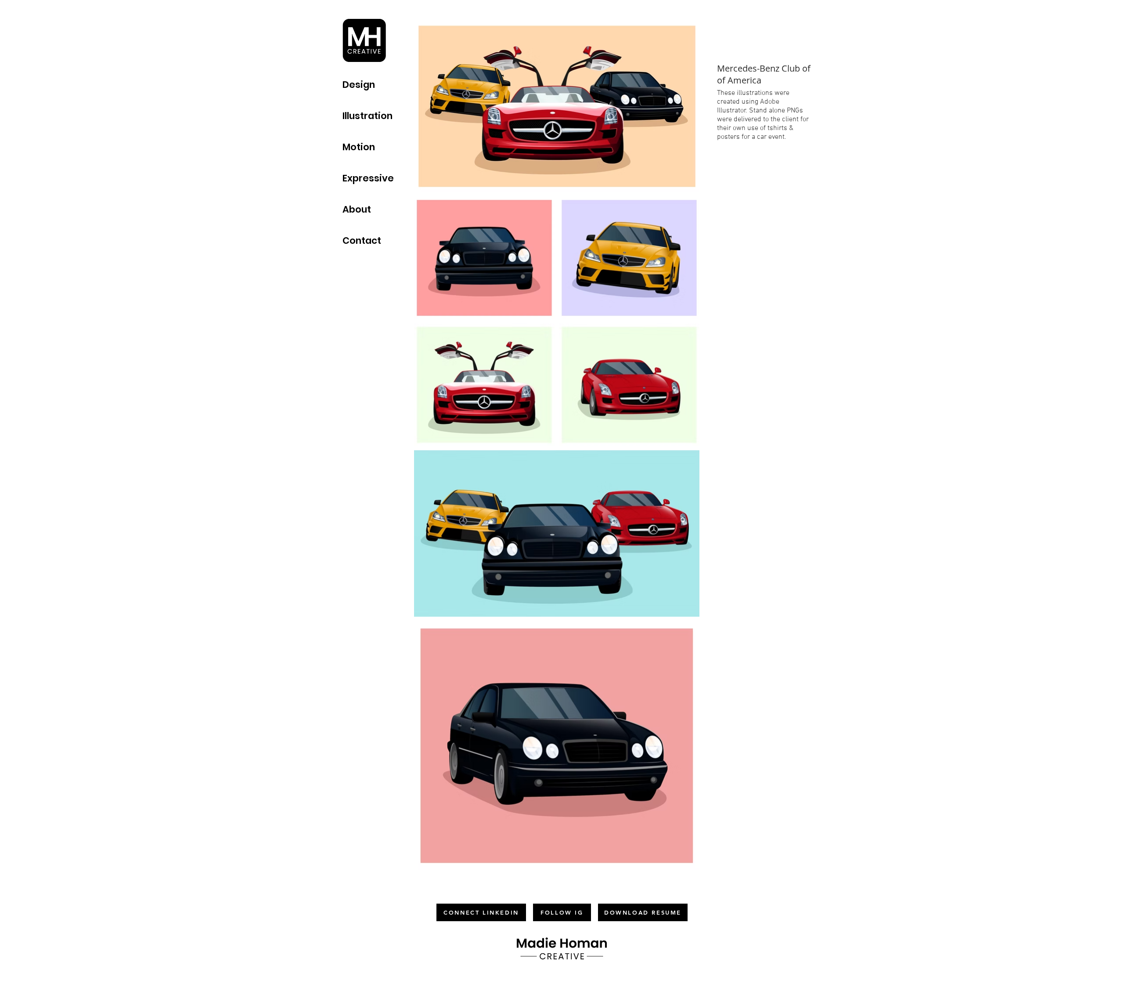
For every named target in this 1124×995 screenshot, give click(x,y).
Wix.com (605, 983)
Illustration (367, 115)
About (356, 209)
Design (358, 84)
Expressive (368, 178)
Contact (361, 240)
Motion (358, 147)
